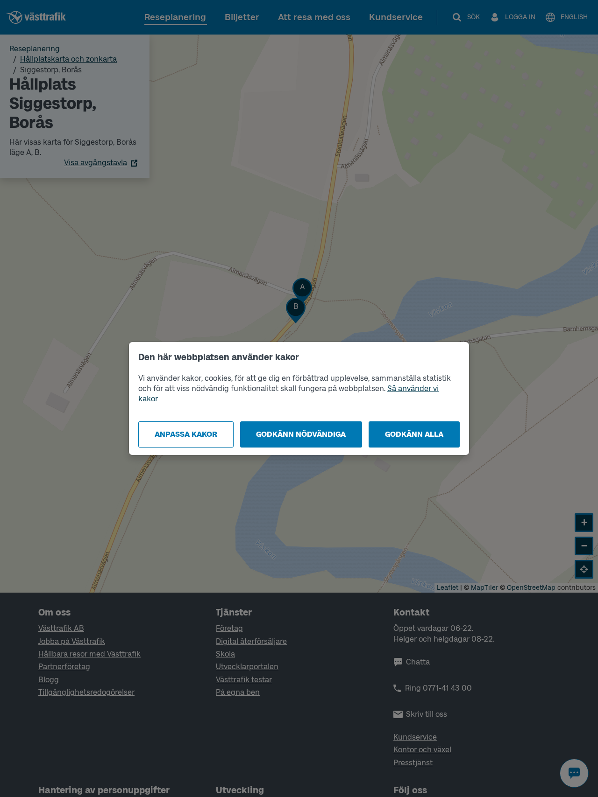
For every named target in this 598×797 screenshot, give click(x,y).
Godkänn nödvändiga (301, 434)
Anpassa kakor (186, 434)
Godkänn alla (414, 434)
